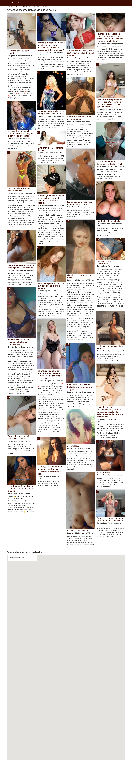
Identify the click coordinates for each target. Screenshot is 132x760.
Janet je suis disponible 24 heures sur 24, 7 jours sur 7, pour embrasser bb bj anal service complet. (110, 103)
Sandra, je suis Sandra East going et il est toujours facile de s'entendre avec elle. (51, 470)
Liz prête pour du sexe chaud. (18, 52)
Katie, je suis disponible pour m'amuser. (19, 189)
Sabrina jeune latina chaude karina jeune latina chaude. (21, 266)
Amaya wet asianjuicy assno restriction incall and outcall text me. (80, 52)
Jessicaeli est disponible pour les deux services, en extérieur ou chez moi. (20, 133)
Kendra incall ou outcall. (108, 221)
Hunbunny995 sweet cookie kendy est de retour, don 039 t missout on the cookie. (51, 199)
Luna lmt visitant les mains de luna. (50, 149)
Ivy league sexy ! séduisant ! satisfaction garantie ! (80, 203)
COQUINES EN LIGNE (14, 3)
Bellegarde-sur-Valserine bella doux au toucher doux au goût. (80, 387)
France (23, 7)
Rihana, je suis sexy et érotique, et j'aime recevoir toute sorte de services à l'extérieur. (50, 374)
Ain (28, 7)
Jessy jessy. (73, 446)
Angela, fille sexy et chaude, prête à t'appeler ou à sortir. (110, 519)
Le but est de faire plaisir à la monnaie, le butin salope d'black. (20, 488)
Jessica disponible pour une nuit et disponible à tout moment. (51, 285)
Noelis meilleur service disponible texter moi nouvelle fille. (18, 342)
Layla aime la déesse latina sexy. (110, 347)
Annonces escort (13, 7)
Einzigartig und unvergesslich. (104, 262)
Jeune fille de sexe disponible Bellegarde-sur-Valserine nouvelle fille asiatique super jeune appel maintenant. (110, 412)
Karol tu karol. (103, 472)
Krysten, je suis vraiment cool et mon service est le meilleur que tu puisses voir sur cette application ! (110, 37)
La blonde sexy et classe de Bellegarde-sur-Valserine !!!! (51, 112)
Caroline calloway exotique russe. (80, 276)
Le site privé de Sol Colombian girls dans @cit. (110, 162)
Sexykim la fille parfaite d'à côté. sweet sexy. (80, 117)
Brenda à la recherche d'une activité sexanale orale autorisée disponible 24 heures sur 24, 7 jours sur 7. (51, 46)
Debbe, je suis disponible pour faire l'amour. (20, 437)
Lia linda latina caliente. (78, 530)
